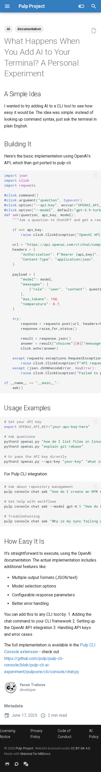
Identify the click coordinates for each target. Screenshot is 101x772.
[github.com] (7, 764)
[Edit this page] (94, 31)
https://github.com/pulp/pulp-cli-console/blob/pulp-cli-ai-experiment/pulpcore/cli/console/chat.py (41, 665)
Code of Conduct (64, 734)
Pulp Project (24, 748)
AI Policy (94, 734)
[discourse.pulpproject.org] (16, 764)
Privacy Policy (36, 734)
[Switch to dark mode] (81, 6)
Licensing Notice (7, 734)
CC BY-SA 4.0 (80, 748)
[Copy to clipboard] (96, 175)
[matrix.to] (26, 764)
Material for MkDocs (35, 754)
